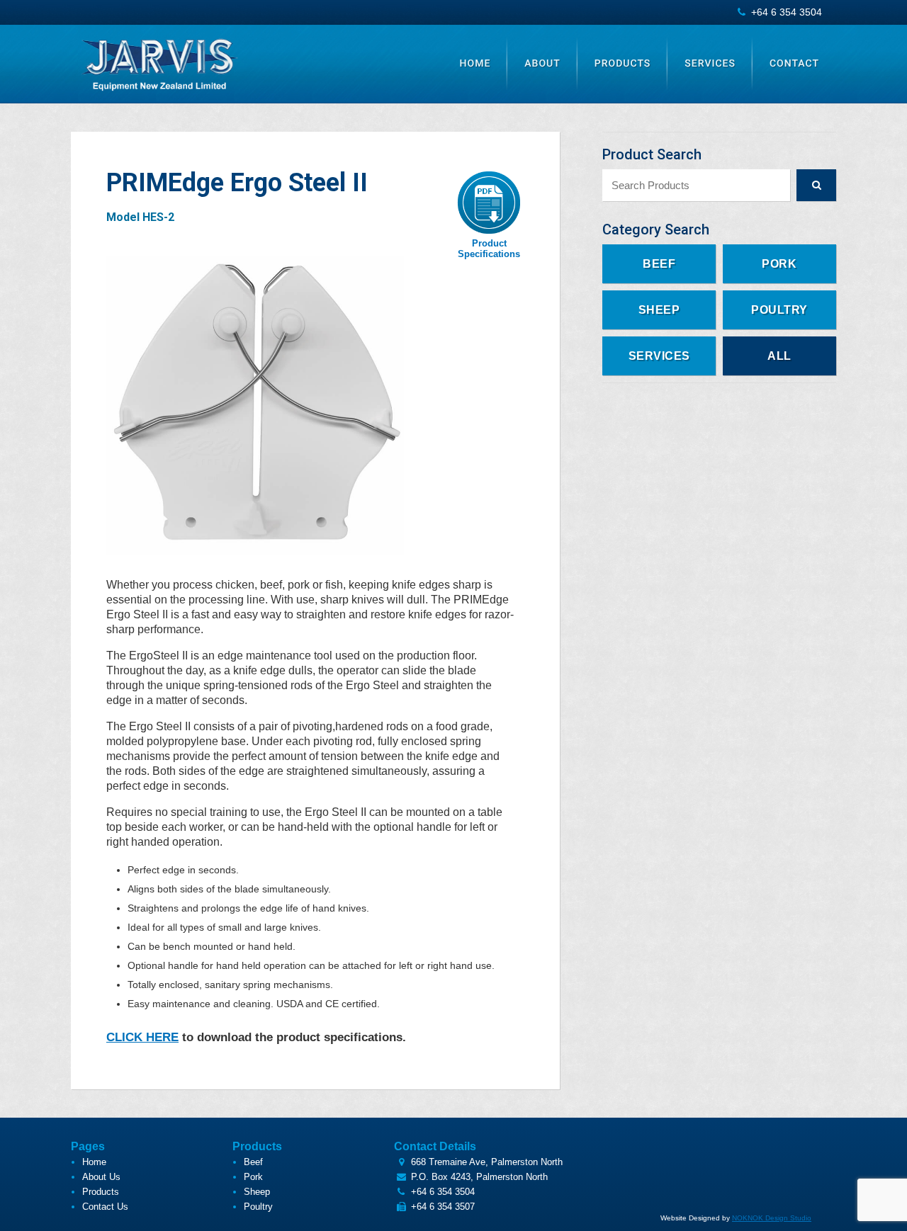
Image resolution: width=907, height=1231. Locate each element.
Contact (794, 63)
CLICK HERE (142, 1037)
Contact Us (105, 1206)
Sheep (659, 310)
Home (475, 63)
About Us (101, 1177)
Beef (659, 264)
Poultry (779, 310)
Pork (779, 264)
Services (710, 63)
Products (623, 63)
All (779, 356)
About (542, 63)
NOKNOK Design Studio (771, 1218)
